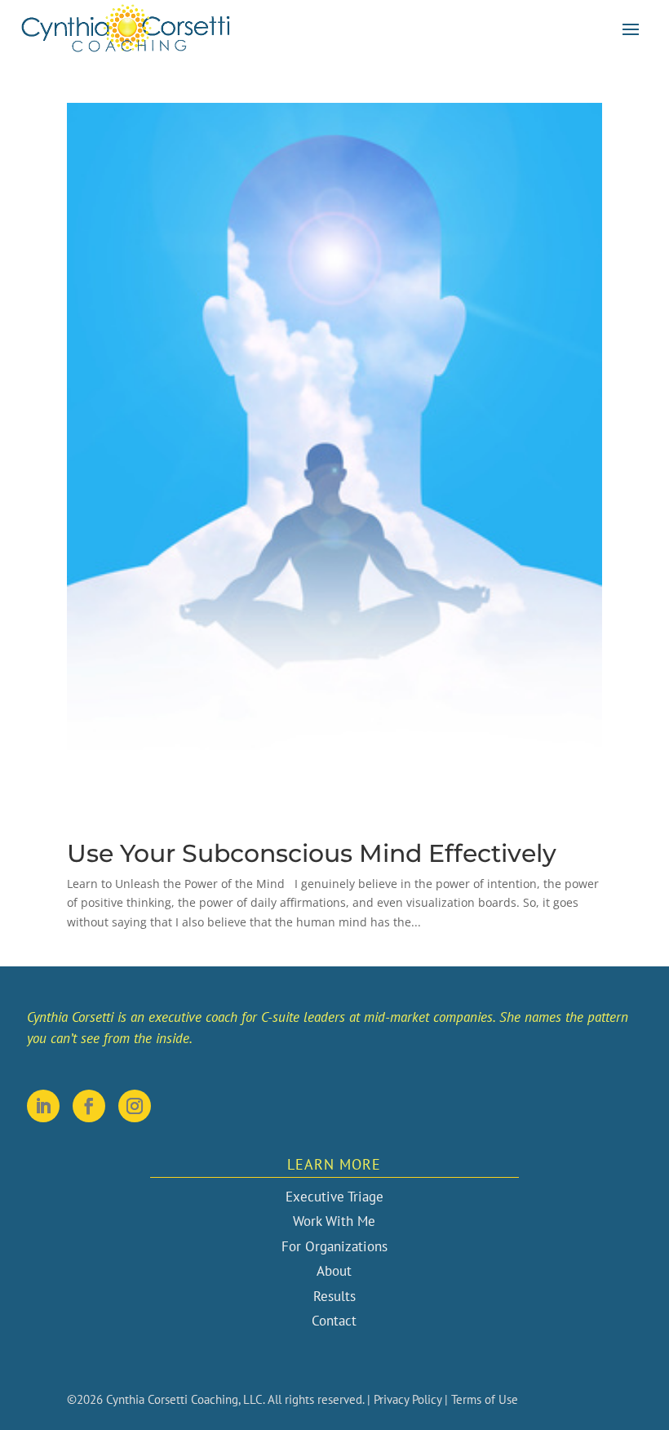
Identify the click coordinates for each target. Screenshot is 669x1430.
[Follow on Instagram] (134, 1106)
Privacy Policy (407, 1399)
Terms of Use (484, 1399)
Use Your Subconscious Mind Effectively (311, 853)
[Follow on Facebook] (89, 1106)
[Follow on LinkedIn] (43, 1106)
